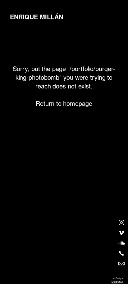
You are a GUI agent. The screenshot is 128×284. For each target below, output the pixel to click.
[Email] (121, 263)
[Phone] (121, 253)
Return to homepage (64, 103)
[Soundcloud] (121, 243)
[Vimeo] (121, 233)
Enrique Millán (117, 280)
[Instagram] (121, 223)
